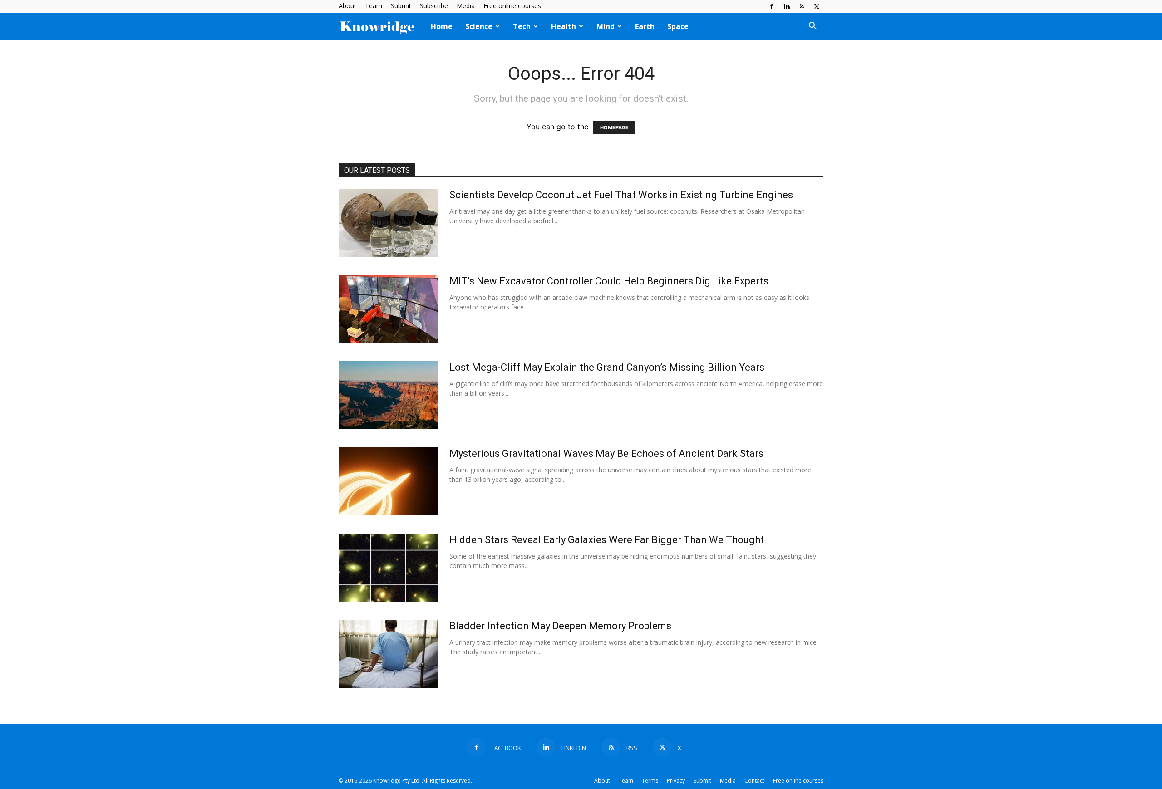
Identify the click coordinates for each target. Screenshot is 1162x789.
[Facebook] (771, 6)
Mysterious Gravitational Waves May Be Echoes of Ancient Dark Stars (606, 453)
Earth (645, 26)
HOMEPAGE (614, 127)
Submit (401, 5)
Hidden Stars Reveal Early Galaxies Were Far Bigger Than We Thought (606, 539)
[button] (812, 27)
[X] (816, 6)
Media (466, 5)
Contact (754, 780)
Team (373, 5)
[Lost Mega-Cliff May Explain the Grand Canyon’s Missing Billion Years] (388, 395)
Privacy (676, 780)
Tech (522, 26)
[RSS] (801, 6)
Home (442, 26)
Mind (605, 26)
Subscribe (434, 5)
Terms (650, 780)
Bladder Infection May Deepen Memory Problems (560, 626)
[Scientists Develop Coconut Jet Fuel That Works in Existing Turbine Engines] (388, 223)
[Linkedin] (786, 6)
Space (678, 26)
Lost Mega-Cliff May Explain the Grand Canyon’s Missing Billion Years (606, 367)
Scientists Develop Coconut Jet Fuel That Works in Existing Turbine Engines (621, 195)
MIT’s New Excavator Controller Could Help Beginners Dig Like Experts (608, 281)
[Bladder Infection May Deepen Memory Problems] (388, 654)
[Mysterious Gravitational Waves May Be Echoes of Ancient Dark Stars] (388, 481)
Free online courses (512, 5)
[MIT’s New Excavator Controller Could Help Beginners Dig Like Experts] (388, 309)
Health (563, 26)
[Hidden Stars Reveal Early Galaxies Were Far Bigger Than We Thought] (388, 568)
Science (478, 26)
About (347, 5)
